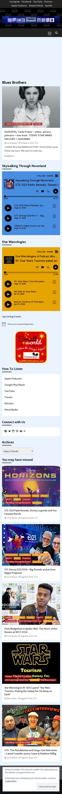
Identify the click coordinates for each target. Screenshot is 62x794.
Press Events (10, 621)
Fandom (8, 676)
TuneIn (8, 397)
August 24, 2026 (27, 518)
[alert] (31, 324)
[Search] (57, 33)
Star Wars (37, 503)
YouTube (37, 1)
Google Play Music (14, 384)
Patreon (48, 1)
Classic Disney (11, 496)
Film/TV (8, 499)
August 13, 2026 (27, 758)
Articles (8, 617)
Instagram (15, 1)
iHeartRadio (11, 409)
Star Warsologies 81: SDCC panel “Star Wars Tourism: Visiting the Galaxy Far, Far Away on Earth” (28, 691)
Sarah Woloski (12, 143)
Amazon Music (36, 5)
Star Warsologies (48, 680)
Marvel (17, 499)
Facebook (26, 1)
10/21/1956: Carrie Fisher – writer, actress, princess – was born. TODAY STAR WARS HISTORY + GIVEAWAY (28, 135)
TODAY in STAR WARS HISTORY (18, 124)
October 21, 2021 (27, 143)
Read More (9, 156)
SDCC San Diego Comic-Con (30, 621)
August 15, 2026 (27, 636)
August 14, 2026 (26, 698)
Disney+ (44, 496)
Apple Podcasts (19, 5)
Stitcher (9, 403)
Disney (35, 496)
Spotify (48, 5)
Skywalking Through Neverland (17, 503)
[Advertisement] (31, 57)
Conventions (25, 496)
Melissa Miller (12, 698)
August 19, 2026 (27, 577)
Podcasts (26, 499)
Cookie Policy (11, 781)
